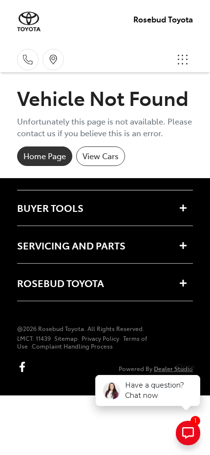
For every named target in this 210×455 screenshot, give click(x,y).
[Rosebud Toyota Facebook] (24, 367)
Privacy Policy (100, 338)
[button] (182, 59)
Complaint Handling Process (72, 346)
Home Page (44, 155)
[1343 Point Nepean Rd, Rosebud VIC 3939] (53, 59)
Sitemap (66, 338)
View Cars (101, 155)
